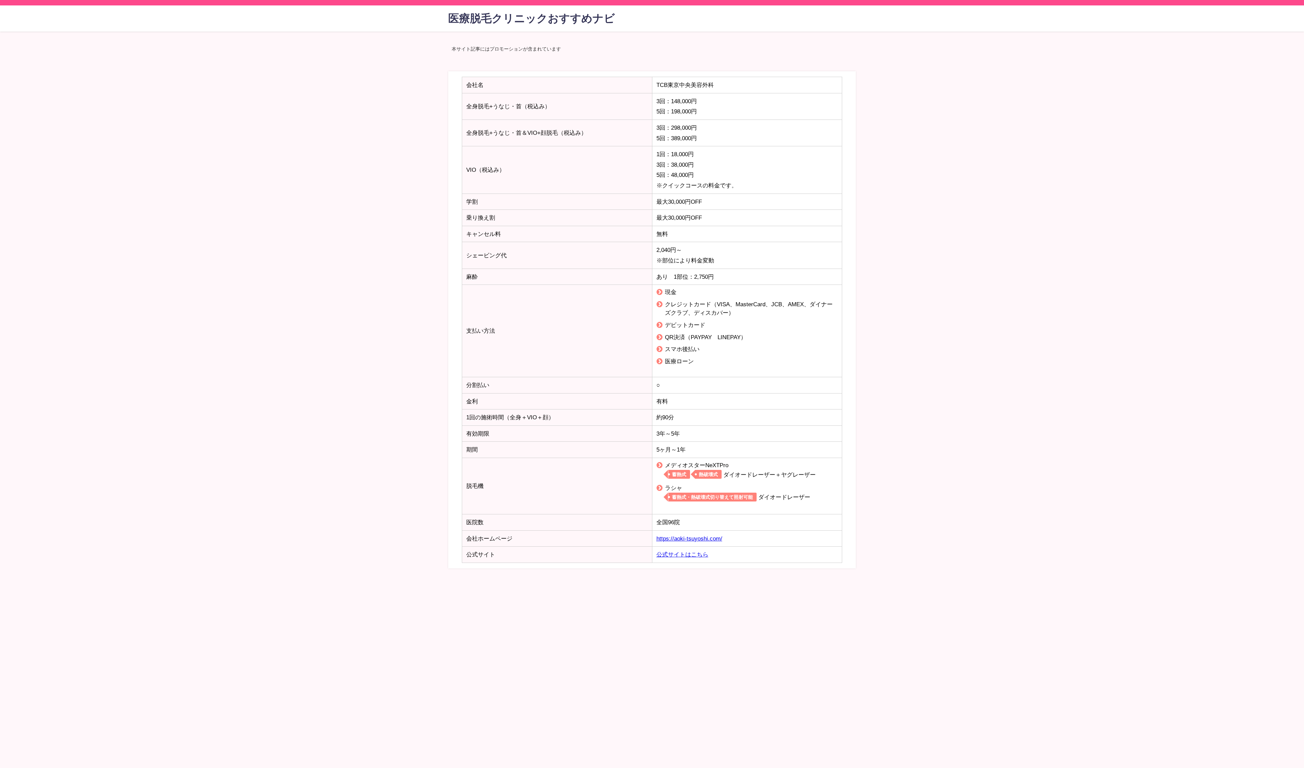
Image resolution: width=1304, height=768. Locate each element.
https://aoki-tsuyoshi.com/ (689, 538)
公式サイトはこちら (682, 554)
